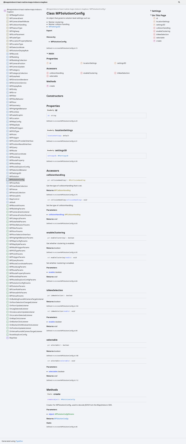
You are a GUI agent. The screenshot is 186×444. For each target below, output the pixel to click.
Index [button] (51, 54)
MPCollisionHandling (77, 180)
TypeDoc (19, 441)
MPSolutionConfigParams (64, 414)
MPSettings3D (54, 26)
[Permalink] (59, 110)
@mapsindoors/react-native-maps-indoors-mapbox (25, 2)
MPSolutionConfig (97, 9)
